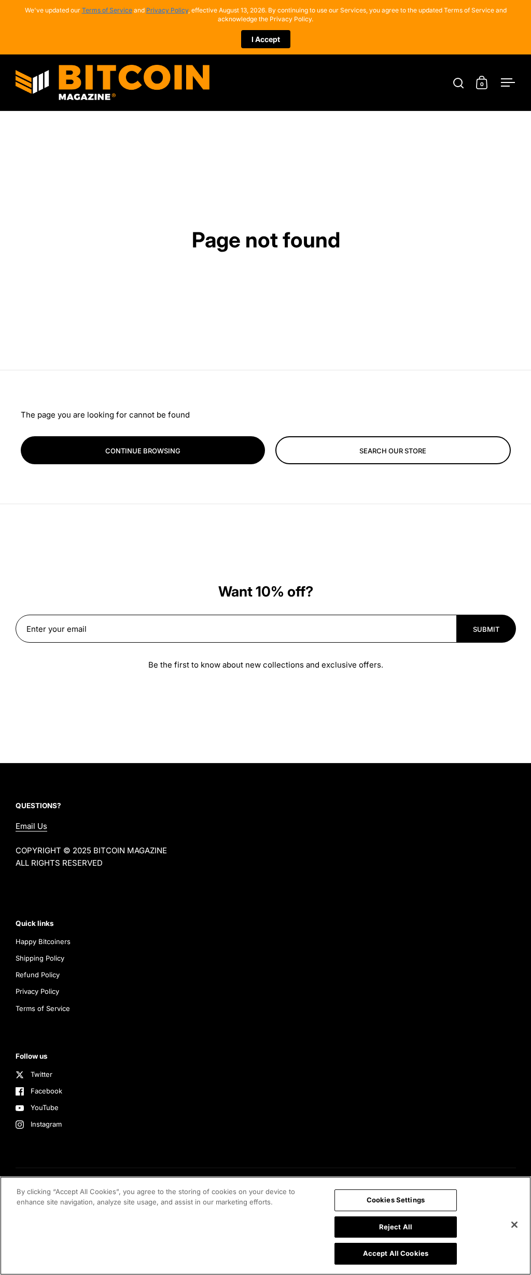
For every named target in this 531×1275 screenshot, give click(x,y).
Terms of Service (107, 10)
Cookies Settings (396, 1200)
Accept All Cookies (395, 1253)
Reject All (395, 1227)
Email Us (31, 826)
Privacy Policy (167, 10)
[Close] (514, 1224)
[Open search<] (458, 82)
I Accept (265, 39)
